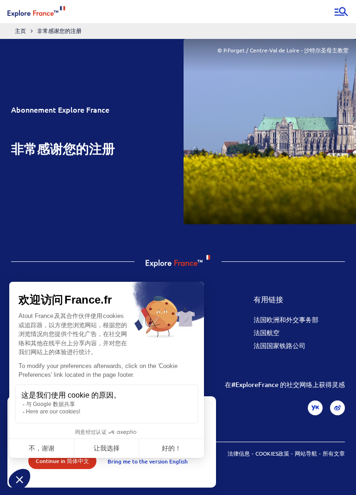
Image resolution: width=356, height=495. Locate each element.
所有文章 (334, 453)
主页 (20, 30)
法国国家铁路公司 (279, 345)
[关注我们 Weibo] (337, 407)
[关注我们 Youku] (315, 407)
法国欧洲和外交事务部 (286, 319)
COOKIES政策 (272, 453)
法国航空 (267, 332)
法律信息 (239, 453)
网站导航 (306, 453)
